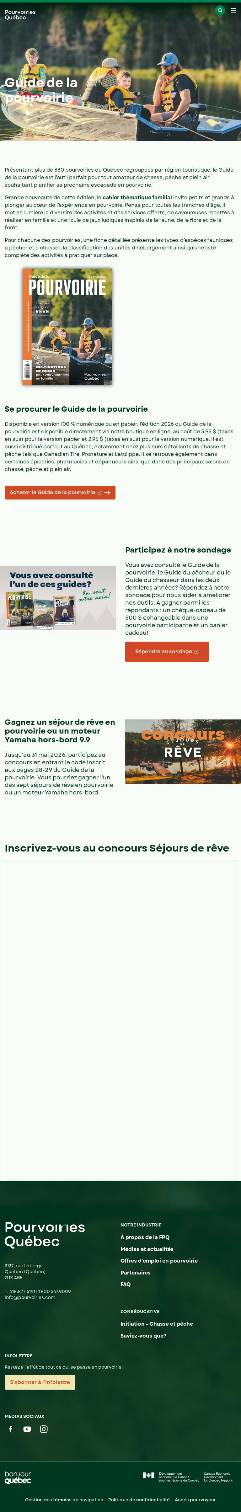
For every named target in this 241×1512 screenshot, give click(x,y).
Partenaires (135, 1272)
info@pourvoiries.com (30, 1297)
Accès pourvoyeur (195, 1500)
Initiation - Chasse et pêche (156, 1324)
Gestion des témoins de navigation (64, 1500)
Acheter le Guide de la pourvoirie (52, 492)
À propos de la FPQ (144, 1237)
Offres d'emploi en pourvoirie (159, 1260)
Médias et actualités (147, 1249)
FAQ (125, 1284)
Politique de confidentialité (139, 1500)
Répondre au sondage (163, 651)
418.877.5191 (22, 1291)
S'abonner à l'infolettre (40, 1382)
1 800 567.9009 (54, 1291)
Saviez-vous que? (143, 1335)
